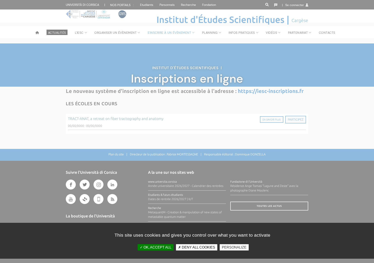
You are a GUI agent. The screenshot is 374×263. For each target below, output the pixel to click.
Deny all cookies (198, 247)
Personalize (234, 247)
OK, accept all (157, 247)
